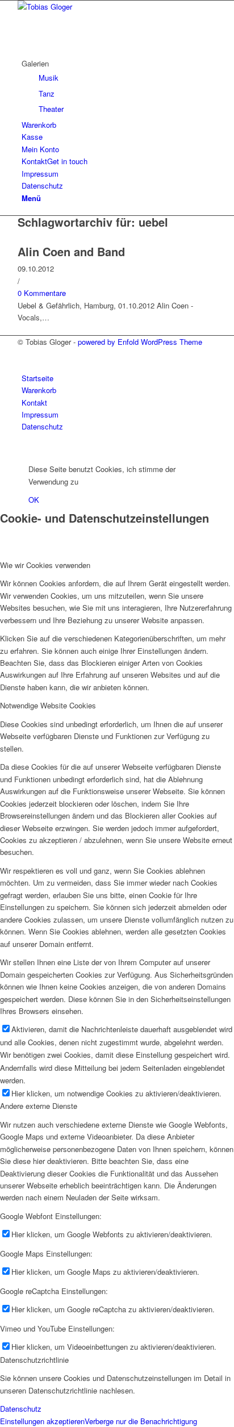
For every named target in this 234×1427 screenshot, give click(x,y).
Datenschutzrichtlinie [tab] (34, 1359)
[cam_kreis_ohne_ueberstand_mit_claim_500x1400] (103, 6)
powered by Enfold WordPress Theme (140, 341)
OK (33, 499)
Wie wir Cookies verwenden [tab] (45, 565)
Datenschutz (20, 1408)
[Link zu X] (24, 353)
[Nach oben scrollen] (3, 450)
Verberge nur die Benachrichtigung (141, 1421)
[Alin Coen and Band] (20, 238)
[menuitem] (119, 86)
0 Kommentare (42, 292)
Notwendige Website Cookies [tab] (48, 705)
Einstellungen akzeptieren (42, 1421)
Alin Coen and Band (71, 251)
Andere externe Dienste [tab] (38, 1105)
